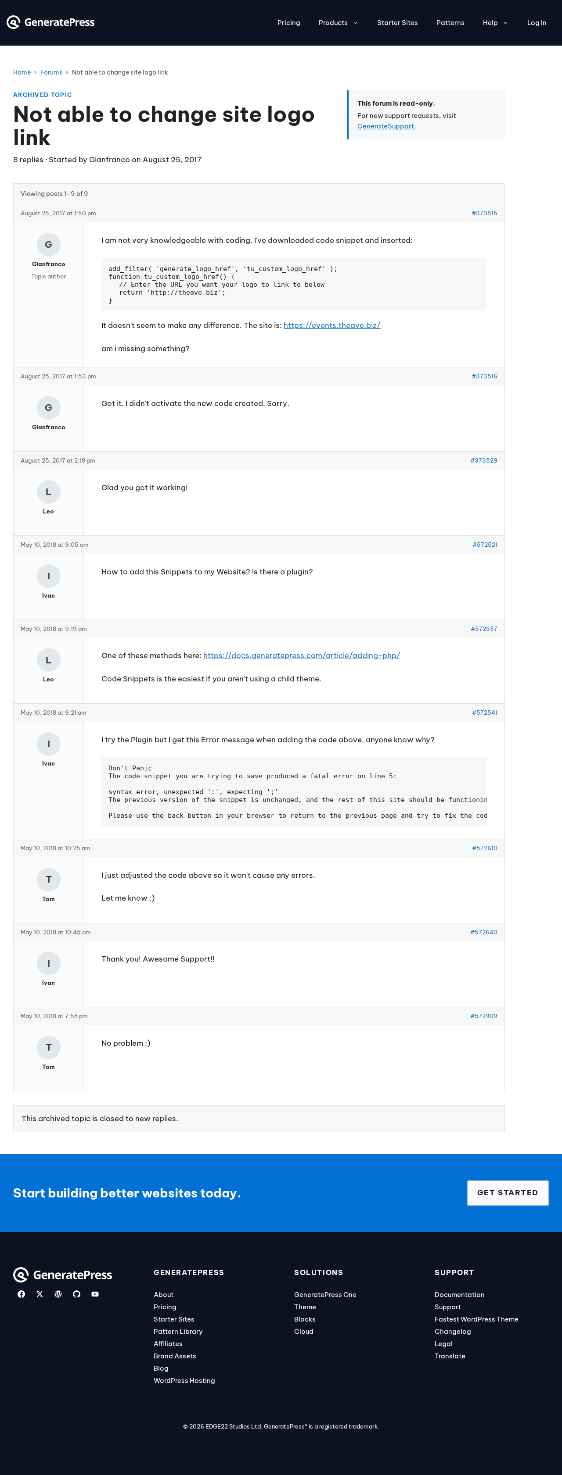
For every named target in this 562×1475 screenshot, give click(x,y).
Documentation (460, 1294)
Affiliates (168, 1344)
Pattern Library (178, 1331)
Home (22, 72)
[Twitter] (40, 1294)
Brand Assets (175, 1356)
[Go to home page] (50, 26)
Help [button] (490, 22)
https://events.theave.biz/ (332, 325)
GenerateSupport (385, 126)
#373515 (484, 213)
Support (448, 1307)
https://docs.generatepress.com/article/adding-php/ (301, 655)
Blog (161, 1368)
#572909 (483, 1015)
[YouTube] (95, 1294)
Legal (444, 1344)
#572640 (483, 932)
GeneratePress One (325, 1294)
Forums (51, 72)
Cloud (303, 1331)
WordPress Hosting (184, 1380)
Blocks (305, 1319)
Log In (537, 22)
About (163, 1294)
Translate (450, 1356)
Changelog (453, 1331)
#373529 (483, 460)
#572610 (484, 848)
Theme (305, 1307)
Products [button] (333, 22)
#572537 (484, 628)
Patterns (450, 22)
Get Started (508, 1192)
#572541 (484, 712)
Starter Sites (397, 22)
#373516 (484, 376)
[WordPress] (58, 1294)
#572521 (484, 544)
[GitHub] (76, 1294)
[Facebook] (21, 1294)
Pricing (288, 22)
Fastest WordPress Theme (477, 1319)
